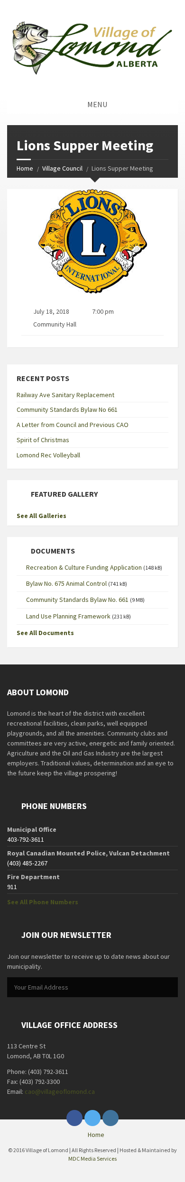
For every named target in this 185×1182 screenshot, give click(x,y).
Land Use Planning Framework (68, 616)
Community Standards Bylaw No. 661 (77, 599)
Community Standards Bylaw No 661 (67, 409)
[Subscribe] (168, 988)
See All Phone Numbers (42, 902)
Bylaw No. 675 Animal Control (66, 583)
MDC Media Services (92, 1158)
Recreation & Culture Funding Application (84, 567)
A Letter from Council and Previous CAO (73, 424)
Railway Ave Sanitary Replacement (65, 395)
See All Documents (45, 632)
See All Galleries (41, 515)
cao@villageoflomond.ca (60, 1091)
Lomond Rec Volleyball (48, 455)
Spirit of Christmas (43, 440)
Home (25, 168)
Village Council (62, 168)
